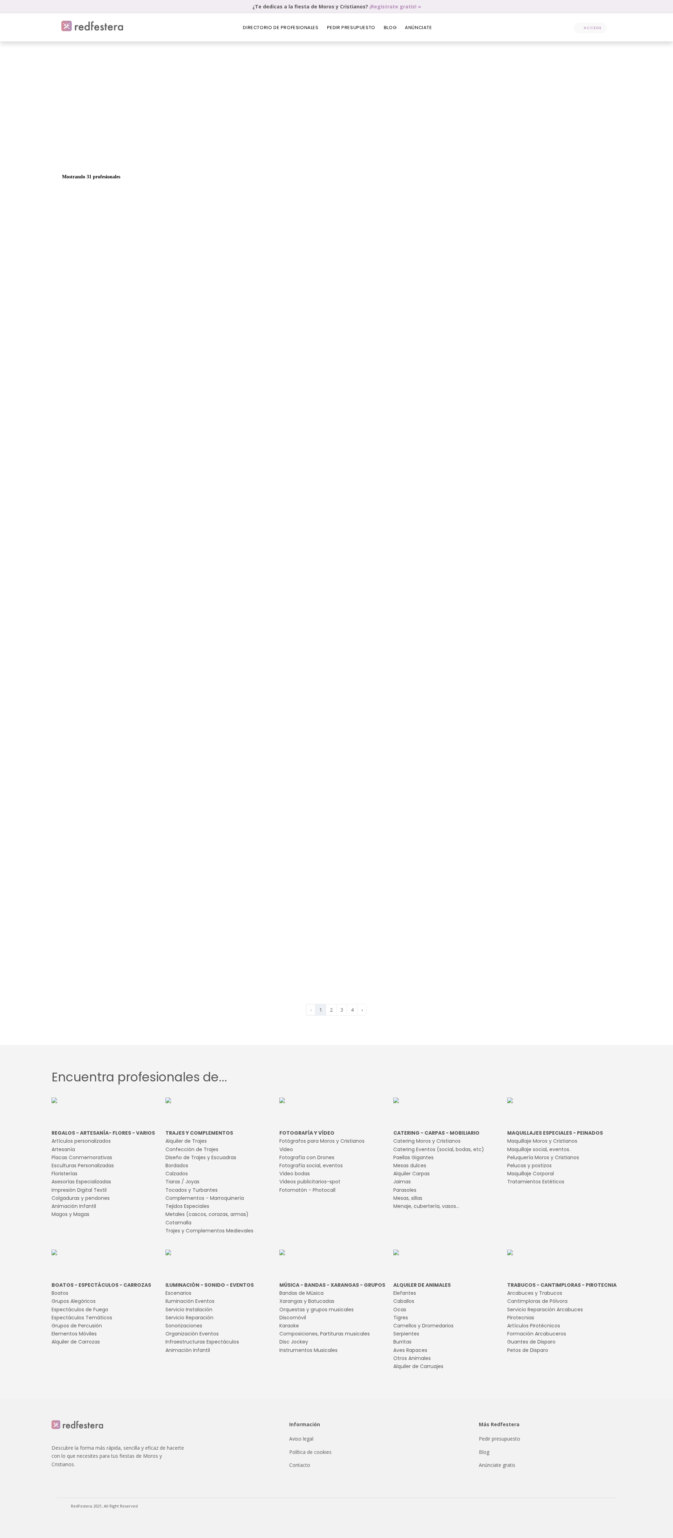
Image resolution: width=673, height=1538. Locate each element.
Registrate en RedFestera (539, 590)
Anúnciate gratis (497, 1465)
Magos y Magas (503, 154)
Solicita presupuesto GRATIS (534, 117)
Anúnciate (418, 27)
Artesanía (129, 154)
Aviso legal (301, 1438)
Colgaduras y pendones (414, 154)
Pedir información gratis (567, 254)
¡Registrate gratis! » (395, 6)
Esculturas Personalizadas (223, 154)
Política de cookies (310, 1452)
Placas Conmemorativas (167, 154)
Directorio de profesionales (280, 27)
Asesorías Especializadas (307, 154)
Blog (390, 27)
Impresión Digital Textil (362, 154)
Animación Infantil (463, 154)
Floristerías (265, 154)
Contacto (299, 1465)
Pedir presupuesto (351, 27)
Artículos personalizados (89, 154)
